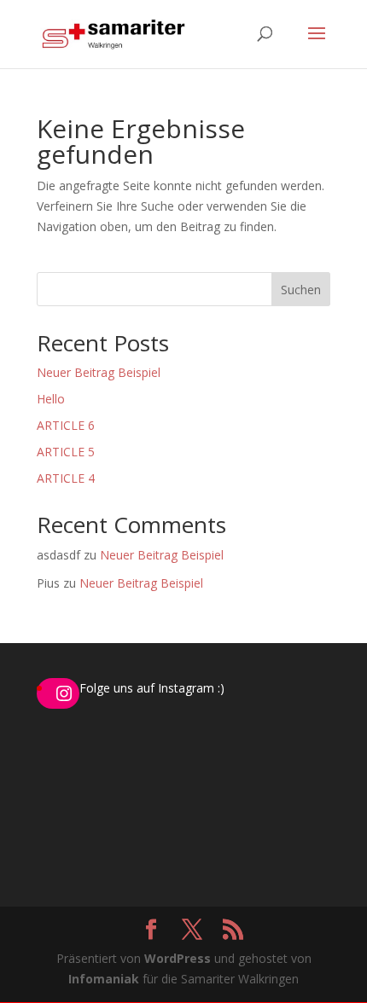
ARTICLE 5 (66, 452)
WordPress (177, 958)
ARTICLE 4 (66, 478)
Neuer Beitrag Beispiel (98, 372)
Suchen (301, 289)
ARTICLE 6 (66, 425)
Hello (51, 399)
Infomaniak (103, 979)
